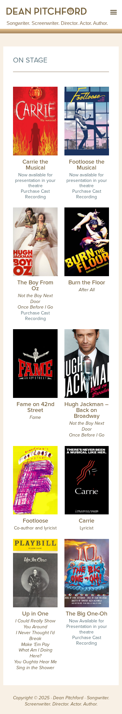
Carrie (86, 520)
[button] (113, 12)
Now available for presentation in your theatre (35, 180)
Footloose (35, 520)
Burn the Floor (86, 282)
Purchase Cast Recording (35, 194)
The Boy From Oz (35, 285)
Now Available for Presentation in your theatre (86, 626)
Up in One (35, 613)
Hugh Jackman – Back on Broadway (86, 410)
